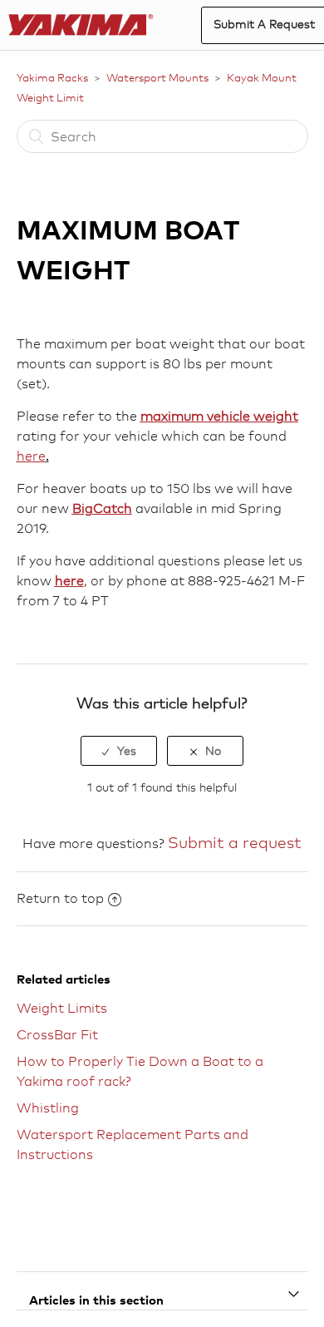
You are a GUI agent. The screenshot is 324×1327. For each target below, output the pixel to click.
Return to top (60, 898)
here (31, 456)
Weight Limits (62, 1008)
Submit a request (235, 842)
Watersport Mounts (157, 77)
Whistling (48, 1108)
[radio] (118, 751)
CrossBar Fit (57, 1035)
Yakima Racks (52, 77)
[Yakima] (81, 25)
